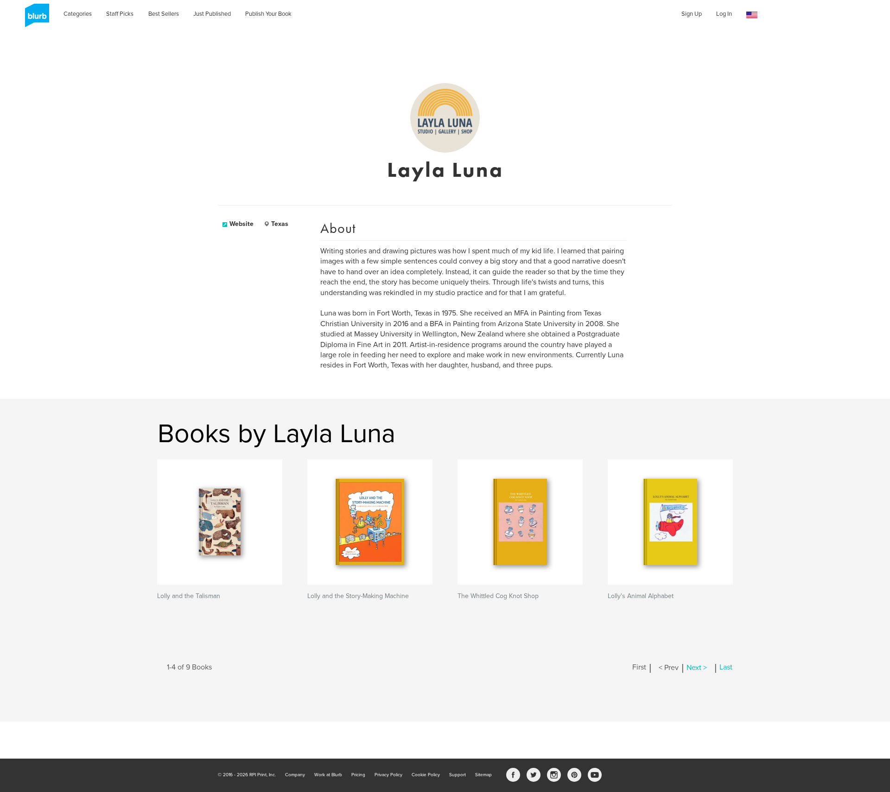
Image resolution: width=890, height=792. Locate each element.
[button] (751, 15)
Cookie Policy (426, 775)
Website (241, 224)
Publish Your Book (268, 14)
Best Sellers (163, 14)
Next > (697, 667)
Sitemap (483, 775)
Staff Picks (120, 14)
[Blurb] (34, 18)
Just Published (212, 14)
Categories (78, 14)
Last (725, 667)
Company (295, 775)
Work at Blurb (328, 775)
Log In (724, 14)
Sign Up (691, 14)
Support (457, 775)
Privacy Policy (388, 775)
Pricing (358, 775)
